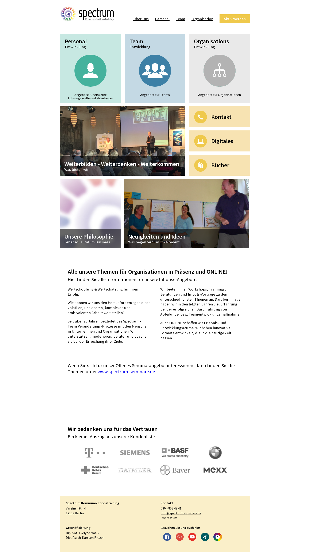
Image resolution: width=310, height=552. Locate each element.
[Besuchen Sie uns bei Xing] (205, 537)
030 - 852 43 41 (171, 508)
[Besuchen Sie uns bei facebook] (167, 537)
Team (180, 18)
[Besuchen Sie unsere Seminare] (217, 537)
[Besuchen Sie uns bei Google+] (179, 537)
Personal (162, 18)
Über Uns (141, 18)
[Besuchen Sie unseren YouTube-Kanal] (192, 537)
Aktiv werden (235, 18)
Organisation (202, 18)
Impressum (169, 518)
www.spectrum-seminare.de (126, 371)
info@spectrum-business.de (181, 513)
